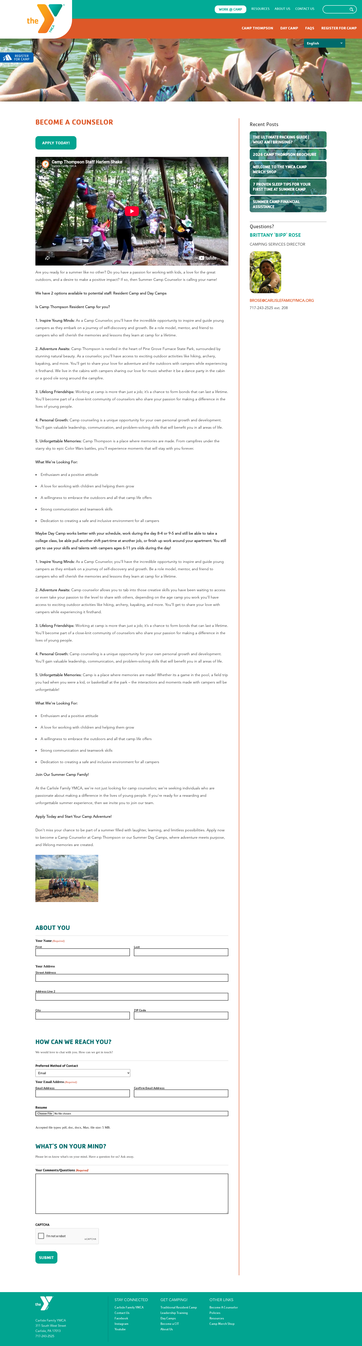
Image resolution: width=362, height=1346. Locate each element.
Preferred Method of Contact (56, 1065)
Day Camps (168, 1318)
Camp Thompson (257, 28)
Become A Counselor (223, 1307)
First (38, 946)
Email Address (44, 1088)
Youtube (120, 1329)
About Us (282, 9)
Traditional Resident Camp (178, 1307)
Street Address (45, 972)
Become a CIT (169, 1323)
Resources (260, 9)
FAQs (309, 28)
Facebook (121, 1318)
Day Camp (289, 28)
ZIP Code (140, 1010)
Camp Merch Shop (222, 1323)
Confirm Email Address (149, 1088)
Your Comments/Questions (61, 1170)
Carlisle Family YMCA (129, 1307)
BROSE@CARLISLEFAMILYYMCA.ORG (282, 300)
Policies (214, 1313)
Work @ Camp (230, 9)
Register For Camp (339, 28)
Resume (41, 1107)
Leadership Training (174, 1313)
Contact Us (304, 9)
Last (137, 946)
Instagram (121, 1323)
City (38, 1010)
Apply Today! (56, 142)
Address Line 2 (45, 991)
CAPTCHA (42, 1224)
